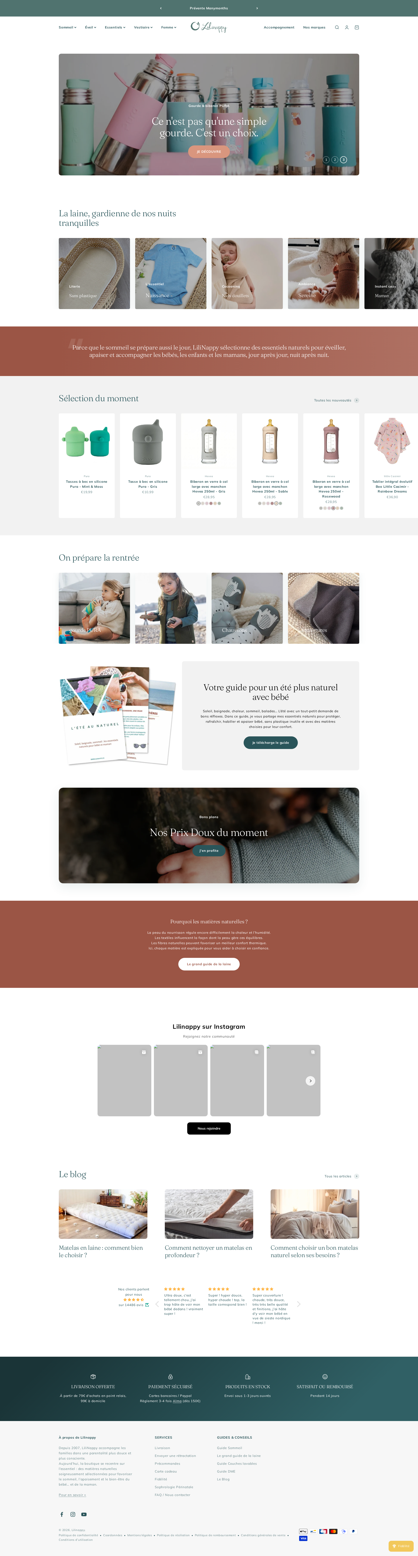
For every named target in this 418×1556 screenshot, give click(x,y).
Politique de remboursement (215, 1535)
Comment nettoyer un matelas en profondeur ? (208, 1251)
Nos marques (314, 27)
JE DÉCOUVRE (209, 152)
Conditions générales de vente (263, 1535)
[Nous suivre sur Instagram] (73, 1514)
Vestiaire (141, 27)
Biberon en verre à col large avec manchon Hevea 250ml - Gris (209, 486)
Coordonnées (112, 1535)
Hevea (209, 476)
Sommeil (66, 27)
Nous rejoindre (209, 1128)
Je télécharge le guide (270, 743)
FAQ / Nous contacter (172, 1495)
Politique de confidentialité (78, 1535)
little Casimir (392, 476)
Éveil (89, 27)
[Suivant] (257, 8)
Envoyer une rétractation (175, 1456)
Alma (177, 1401)
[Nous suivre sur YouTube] (84, 1514)
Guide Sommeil (229, 1448)
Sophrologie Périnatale (174, 1487)
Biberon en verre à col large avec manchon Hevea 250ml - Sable (270, 486)
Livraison (162, 1448)
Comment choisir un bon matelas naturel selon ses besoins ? (314, 1251)
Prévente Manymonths (209, 8)
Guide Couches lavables (237, 1463)
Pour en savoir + (72, 1495)
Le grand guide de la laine (209, 964)
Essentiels (113, 27)
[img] (134, 1299)
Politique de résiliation (173, 1535)
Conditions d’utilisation (76, 1539)
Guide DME (226, 1471)
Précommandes (167, 1463)
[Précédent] (161, 8)
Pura (87, 476)
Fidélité (161, 1479)
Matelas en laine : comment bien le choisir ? (101, 1251)
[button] (158, 1304)
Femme (167, 27)
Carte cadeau (166, 1471)
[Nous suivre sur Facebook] (62, 1514)
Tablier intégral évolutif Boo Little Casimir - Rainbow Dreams (392, 486)
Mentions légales (139, 1535)
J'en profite (209, 851)
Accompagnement (279, 27)
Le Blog (223, 1479)
